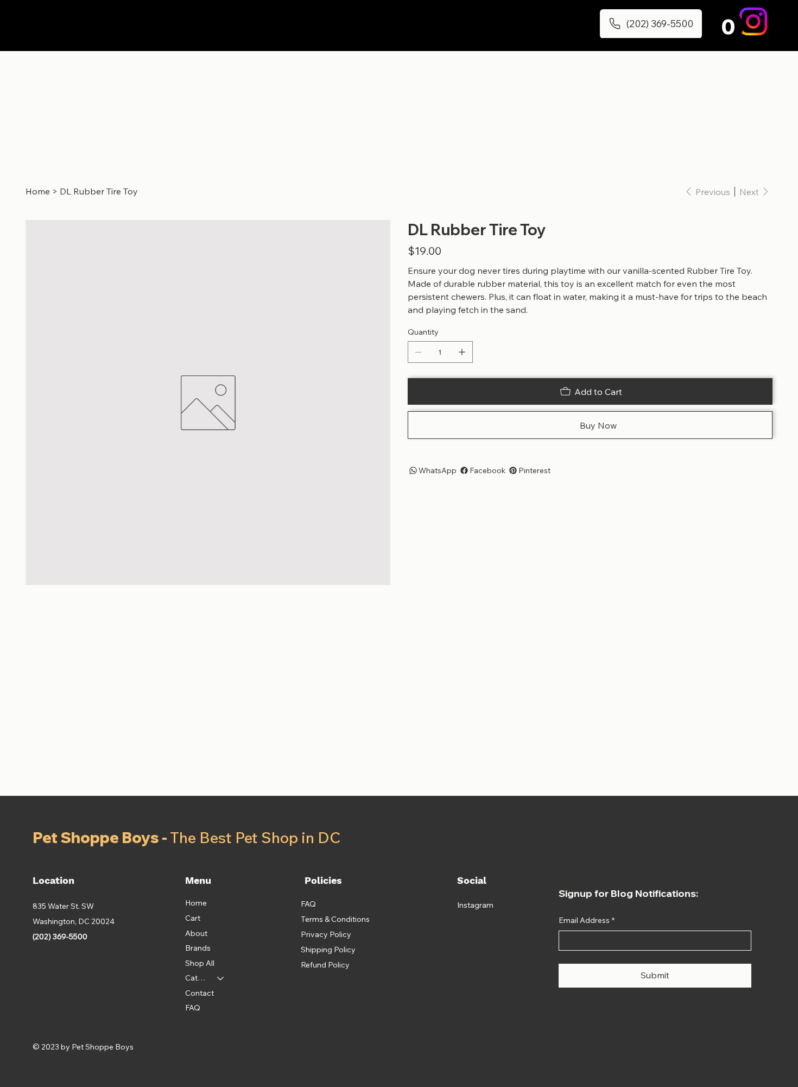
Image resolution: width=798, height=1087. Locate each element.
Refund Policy (325, 965)
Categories (196, 978)
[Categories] (221, 978)
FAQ (192, 1008)
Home (196, 903)
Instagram (475, 905)
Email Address (587, 920)
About (196, 933)
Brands (198, 948)
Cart (192, 918)
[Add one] (462, 352)
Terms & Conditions (335, 919)
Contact (199, 993)
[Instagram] (753, 21)
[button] (728, 26)
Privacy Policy (326, 934)
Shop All (199, 963)
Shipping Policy (328, 949)
